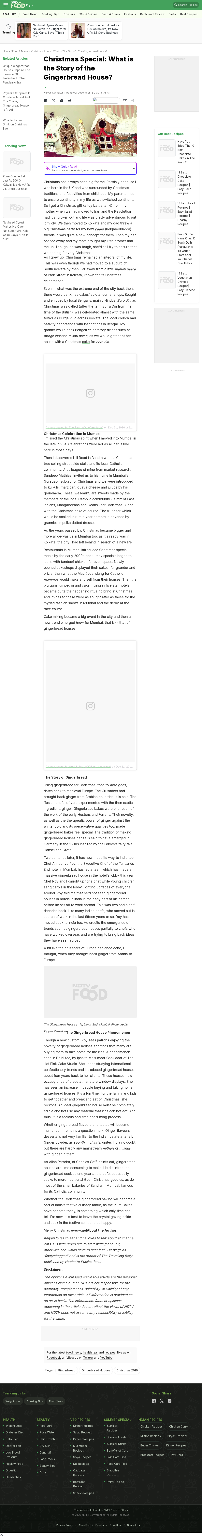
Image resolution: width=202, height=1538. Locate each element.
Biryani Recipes (177, 1436)
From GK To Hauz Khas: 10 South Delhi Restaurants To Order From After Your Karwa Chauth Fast (186, 249)
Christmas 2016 (127, 1370)
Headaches (13, 1477)
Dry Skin (45, 1445)
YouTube (106, 1357)
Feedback (101, 1525)
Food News (30, 14)
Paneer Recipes (83, 1439)
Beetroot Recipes (79, 1484)
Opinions (69, 14)
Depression (13, 1445)
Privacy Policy (64, 1525)
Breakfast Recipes (152, 1454)
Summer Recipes (112, 1428)
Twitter (88, 1357)
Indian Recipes (150, 1420)
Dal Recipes (81, 1463)
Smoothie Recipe (113, 1473)
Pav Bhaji (177, 1454)
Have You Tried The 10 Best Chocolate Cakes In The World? (186, 152)
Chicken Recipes (151, 1426)
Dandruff (45, 1452)
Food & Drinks (111, 14)
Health (9, 1420)
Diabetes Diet (14, 1432)
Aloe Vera (46, 1425)
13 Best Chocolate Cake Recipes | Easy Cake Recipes (184, 183)
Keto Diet (12, 1439)
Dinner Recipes (83, 1425)
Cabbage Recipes (79, 1473)
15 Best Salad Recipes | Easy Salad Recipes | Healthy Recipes (186, 214)
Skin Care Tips (116, 1457)
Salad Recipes (82, 1432)
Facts (172, 14)
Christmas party (62, 229)
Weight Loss (13, 1401)
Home (6, 51)
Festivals (130, 14)
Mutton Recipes (150, 1436)
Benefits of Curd (117, 1450)
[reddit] (69, 100)
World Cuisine (88, 14)
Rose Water (47, 1432)
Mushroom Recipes (80, 1448)
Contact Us (133, 1525)
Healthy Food (14, 1463)
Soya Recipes (82, 1457)
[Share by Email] (125, 100)
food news (73, 1352)
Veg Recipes (80, 1420)
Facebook (54, 1357)
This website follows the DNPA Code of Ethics (101, 1510)
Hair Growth (47, 1439)
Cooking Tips (35, 1401)
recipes (110, 1352)
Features (10, 14)
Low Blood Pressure (13, 1455)
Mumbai (126, 438)
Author (117, 1525)
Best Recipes (188, 14)
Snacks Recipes (83, 1493)
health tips (90, 1352)
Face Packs (47, 1459)
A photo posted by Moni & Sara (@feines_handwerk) (78, 766)
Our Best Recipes (171, 134)
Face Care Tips (117, 1463)
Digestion (12, 1470)
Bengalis (84, 300)
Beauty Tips (47, 1465)
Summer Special (117, 1420)
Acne (43, 1472)
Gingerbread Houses (96, 1370)
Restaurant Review (152, 14)
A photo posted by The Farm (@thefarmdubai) (74, 427)
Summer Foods (116, 1437)
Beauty (43, 1420)
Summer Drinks (116, 1443)
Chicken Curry (178, 1426)
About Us (84, 1525)
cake (86, 342)
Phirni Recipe (115, 1481)
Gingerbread (66, 1370)
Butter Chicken (150, 1445)
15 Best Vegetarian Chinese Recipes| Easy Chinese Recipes (186, 284)
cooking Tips (50, 14)
